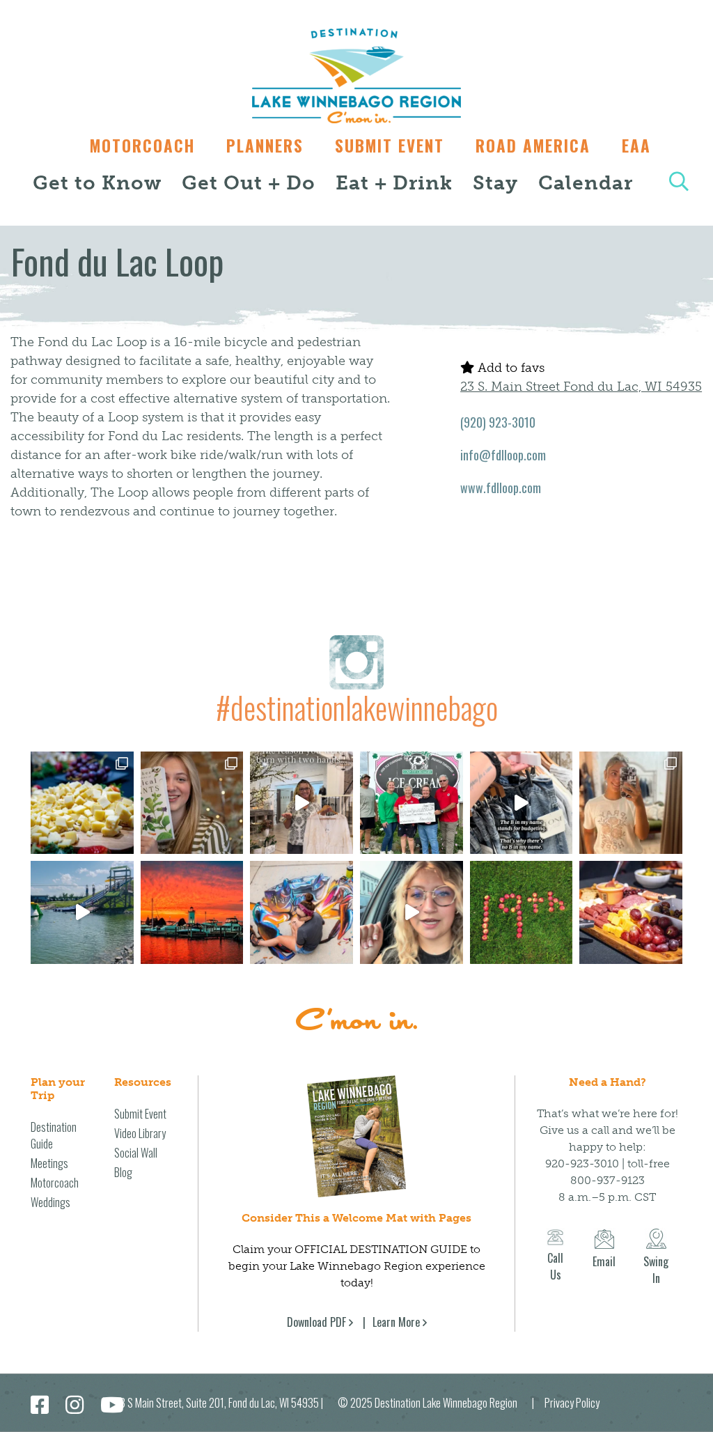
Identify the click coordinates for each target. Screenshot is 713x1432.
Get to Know (97, 182)
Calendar (585, 182)
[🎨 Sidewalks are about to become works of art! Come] (301, 912)
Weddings (50, 1202)
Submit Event (389, 145)
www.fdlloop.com (500, 487)
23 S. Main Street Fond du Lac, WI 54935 (581, 386)
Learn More (396, 1322)
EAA (636, 145)
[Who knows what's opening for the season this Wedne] (521, 912)
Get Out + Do (248, 182)
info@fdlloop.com (503, 455)
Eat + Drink (394, 182)
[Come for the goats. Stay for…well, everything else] (82, 803)
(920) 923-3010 (497, 422)
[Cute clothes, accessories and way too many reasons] (521, 803)
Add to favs (509, 367)
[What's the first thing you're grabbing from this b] (630, 912)
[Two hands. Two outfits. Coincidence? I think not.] (301, 803)
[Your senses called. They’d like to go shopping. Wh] (192, 803)
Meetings (49, 1163)
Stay (495, 182)
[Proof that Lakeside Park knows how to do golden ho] (192, 912)
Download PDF (316, 1322)
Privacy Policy (572, 1402)
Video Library (140, 1133)
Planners (265, 145)
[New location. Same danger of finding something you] (630, 803)
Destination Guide (54, 1135)
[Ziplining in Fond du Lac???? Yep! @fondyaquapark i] (82, 912)
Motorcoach (142, 145)
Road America (533, 145)
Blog (123, 1172)
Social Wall (135, 1152)
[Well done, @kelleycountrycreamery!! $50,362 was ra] (411, 803)
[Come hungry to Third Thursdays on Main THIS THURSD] (411, 912)
